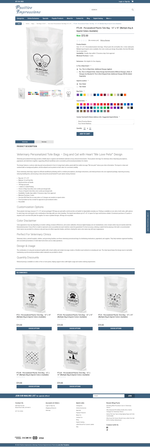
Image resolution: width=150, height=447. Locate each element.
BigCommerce (47, 445)
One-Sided (82, 84)
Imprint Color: (82, 101)
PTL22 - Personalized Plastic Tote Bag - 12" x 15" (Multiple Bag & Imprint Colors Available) (73, 374)
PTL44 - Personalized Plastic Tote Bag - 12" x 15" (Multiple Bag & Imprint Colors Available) (97, 23)
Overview (25, 142)
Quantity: (79, 128)
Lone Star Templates (63, 445)
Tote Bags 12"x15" (41, 23)
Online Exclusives (33, 18)
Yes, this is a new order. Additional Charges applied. (95, 69)
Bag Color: (80, 91)
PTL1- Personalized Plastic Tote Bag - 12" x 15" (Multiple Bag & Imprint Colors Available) (34, 316)
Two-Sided (82, 86)
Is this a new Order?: (84, 66)
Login (120, 1)
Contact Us (79, 18)
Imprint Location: (83, 81)
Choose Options (34, 328)
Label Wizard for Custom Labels (85, 424)
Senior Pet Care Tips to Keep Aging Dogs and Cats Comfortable (120, 415)
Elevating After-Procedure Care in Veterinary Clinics (118, 406)
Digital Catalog (98, 18)
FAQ (77, 427)
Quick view (34, 312)
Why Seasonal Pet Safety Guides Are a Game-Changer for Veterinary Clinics (119, 410)
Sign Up (127, 1)
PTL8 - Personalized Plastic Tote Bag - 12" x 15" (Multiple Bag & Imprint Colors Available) (115, 316)
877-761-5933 (19, 1)
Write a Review (105, 40)
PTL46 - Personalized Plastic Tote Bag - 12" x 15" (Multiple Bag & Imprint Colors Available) (33, 374)
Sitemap (48, 410)
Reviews (44, 142)
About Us (70, 18)
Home (27, 23)
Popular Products (57, 18)
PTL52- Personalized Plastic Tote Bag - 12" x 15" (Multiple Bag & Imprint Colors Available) (75, 316)
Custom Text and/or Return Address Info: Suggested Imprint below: (98, 117)
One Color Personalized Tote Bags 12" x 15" (59, 23)
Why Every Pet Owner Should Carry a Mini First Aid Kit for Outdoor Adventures (120, 419)
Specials (45, 18)
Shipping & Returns (51, 408)
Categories (20, 18)
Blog (88, 18)
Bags (32, 23)
